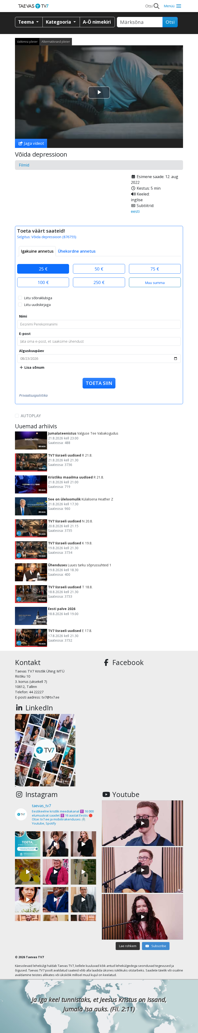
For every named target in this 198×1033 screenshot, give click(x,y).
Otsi (170, 22)
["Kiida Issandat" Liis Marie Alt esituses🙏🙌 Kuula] (83, 844)
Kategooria (59, 22)
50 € (99, 269)
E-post (25, 333)
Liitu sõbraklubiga (38, 298)
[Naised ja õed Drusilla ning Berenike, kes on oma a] (27, 899)
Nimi (23, 316)
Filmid (24, 165)
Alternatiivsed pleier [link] (56, 41)
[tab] (37, 251)
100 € (43, 282)
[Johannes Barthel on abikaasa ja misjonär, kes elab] (83, 899)
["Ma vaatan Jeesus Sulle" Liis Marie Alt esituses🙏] (55, 844)
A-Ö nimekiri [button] (97, 22)
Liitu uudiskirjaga (37, 304)
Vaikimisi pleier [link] (27, 41)
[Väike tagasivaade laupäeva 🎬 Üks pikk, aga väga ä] (83, 871)
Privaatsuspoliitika (33, 395)
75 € (154, 269)
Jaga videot (33, 143)
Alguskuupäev (31, 350)
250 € (99, 282)
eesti (135, 211)
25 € (43, 269)
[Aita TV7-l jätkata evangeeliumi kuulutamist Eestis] (27, 844)
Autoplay (31, 415)
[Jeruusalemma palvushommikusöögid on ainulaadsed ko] (55, 899)
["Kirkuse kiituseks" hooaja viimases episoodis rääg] (55, 871)
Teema (26, 22)
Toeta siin (99, 383)
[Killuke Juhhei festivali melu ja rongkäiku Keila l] (27, 871)
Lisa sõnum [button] (33, 367)
